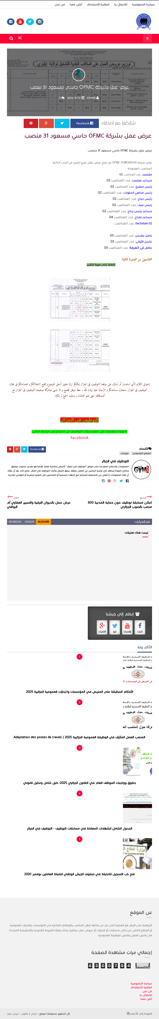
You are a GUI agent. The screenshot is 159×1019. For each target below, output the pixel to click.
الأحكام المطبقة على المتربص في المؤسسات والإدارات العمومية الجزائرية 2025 (79, 692)
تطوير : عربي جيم (17, 1013)
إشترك (127, 631)
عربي (34, 1013)
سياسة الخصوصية (143, 4)
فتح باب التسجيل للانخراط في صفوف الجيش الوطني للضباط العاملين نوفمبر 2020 (79, 874)
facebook (80, 438)
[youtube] (20, 21)
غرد (115, 631)
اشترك (102, 631)
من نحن (59, 4)
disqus (29, 521)
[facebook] (11, 21)
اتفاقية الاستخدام (98, 4)
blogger (43, 521)
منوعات (125, 453)
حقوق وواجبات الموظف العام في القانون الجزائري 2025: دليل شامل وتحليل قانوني (79, 783)
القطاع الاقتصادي (141, 453)
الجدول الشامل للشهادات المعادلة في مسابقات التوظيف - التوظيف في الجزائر (79, 828)
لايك (140, 631)
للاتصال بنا (120, 4)
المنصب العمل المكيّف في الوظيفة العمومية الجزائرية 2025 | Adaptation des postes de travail (79, 737)
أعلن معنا (76, 4)
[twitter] (30, 21)
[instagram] (39, 21)
